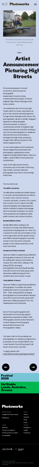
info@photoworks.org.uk (10, 414)
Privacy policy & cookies (10, 433)
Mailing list (5, 418)
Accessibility (6, 435)
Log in (25, 422)
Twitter (26, 430)
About (26, 414)
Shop (25, 420)
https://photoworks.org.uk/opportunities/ (19, 354)
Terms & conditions (8, 430)
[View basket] (6, 4)
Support (26, 417)
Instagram (27, 427)
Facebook (27, 433)
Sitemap (5, 427)
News (19, 52)
